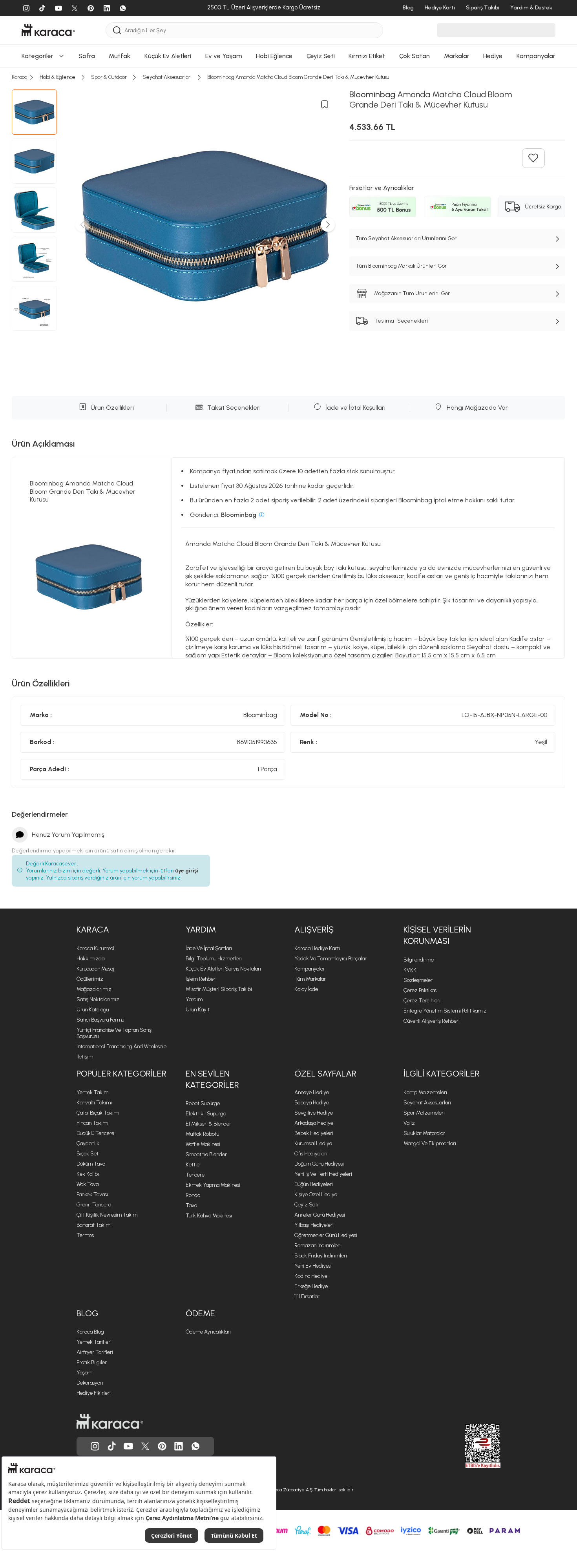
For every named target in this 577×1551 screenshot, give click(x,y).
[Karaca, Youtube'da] (128, 1446)
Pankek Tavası (92, 1194)
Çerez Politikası (421, 990)
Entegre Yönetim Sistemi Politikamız (445, 1010)
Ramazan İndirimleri (317, 1245)
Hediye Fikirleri (94, 1393)
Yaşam (84, 1372)
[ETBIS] (468, 1446)
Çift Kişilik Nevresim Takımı (108, 1215)
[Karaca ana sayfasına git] (110, 1421)
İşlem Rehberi (201, 979)
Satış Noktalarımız (98, 999)
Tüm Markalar (310, 979)
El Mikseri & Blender (208, 1123)
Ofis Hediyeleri (310, 1153)
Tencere (195, 1174)
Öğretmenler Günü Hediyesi (325, 1235)
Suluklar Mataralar (424, 1133)
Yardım (194, 999)
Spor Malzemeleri (424, 1112)
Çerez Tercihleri (422, 1000)
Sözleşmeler (418, 980)
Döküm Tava (91, 1164)
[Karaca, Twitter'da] (145, 1446)
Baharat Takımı (94, 1225)
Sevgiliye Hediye (313, 1112)
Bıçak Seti (88, 1153)
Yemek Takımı (93, 1092)
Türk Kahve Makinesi (209, 1215)
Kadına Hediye (310, 1276)
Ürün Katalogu (93, 1009)
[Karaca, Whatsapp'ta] (195, 1446)
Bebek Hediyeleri (313, 1133)
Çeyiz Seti (306, 1204)
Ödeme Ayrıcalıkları (208, 1331)
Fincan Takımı (92, 1123)
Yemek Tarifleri (94, 1342)
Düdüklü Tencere (95, 1133)
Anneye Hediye (311, 1092)
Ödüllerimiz (90, 979)
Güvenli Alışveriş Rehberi (432, 1021)
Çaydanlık (88, 1143)
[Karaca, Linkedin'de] (178, 1446)
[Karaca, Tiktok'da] (112, 1446)
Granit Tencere (94, 1204)
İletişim (85, 1056)
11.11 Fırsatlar (307, 1296)
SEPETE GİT (288, 30)
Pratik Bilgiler (92, 1362)
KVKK (410, 970)
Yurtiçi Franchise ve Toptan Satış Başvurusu (114, 1033)
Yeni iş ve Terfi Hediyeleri (323, 1174)
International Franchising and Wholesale (121, 1046)
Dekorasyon (90, 1382)
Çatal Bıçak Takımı (98, 1112)
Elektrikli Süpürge (206, 1113)
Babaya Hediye (311, 1102)
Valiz (409, 1123)
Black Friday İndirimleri (320, 1255)
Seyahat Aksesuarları (427, 1102)
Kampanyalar (309, 968)
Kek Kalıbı (88, 1174)
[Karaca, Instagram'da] (95, 1446)
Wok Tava (88, 1184)
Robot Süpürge (203, 1103)
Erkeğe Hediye (311, 1286)
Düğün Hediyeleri (313, 1184)
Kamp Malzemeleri (425, 1092)
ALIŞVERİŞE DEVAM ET (288, 10)
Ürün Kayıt (198, 1009)
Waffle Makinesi (203, 1144)
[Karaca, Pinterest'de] (162, 1446)
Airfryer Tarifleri (95, 1352)
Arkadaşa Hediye (313, 1123)
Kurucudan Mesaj (95, 968)
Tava (191, 1205)
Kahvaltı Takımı (94, 1102)
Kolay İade (306, 989)
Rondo (193, 1195)
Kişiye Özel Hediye (315, 1194)
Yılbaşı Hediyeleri (314, 1225)
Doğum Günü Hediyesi (319, 1164)
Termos (85, 1235)
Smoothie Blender (206, 1154)
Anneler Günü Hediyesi (319, 1215)
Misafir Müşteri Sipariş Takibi (219, 989)
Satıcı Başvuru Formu (100, 1019)
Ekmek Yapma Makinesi (213, 1185)
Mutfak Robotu (202, 1134)
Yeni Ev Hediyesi (313, 1266)
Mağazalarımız (94, 989)
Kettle (192, 1164)
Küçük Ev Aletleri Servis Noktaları (223, 968)
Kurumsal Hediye (313, 1143)
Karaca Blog (90, 1331)
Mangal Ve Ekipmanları (430, 1143)
